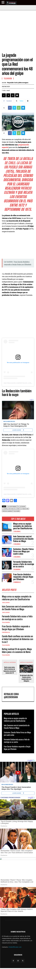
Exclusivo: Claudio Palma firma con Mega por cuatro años (23, 551)
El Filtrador (21, 506)
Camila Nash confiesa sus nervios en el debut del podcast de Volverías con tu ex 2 (17, 639)
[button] (3, 2)
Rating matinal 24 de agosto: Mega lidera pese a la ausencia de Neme (17, 650)
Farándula (17, 582)
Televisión (17, 569)
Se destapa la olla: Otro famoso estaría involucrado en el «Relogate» (26, 678)
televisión (16, 511)
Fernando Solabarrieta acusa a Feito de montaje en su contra (23, 564)
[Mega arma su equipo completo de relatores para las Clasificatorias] (7, 527)
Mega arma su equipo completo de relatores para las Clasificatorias (22, 526)
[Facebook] (4, 95)
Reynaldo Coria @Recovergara (17, 82)
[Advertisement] (18, 29)
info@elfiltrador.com (15, 947)
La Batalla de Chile (8, 508)
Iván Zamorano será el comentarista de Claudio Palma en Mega (23, 538)
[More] (28, 101)
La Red (17, 508)
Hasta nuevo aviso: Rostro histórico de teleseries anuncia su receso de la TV (10, 670)
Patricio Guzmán (7, 511)
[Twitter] (8, 95)
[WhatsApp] (13, 95)
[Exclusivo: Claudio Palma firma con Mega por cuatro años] (7, 552)
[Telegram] (17, 95)
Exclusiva (17, 531)
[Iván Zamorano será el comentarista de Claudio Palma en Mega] (7, 539)
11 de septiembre (11, 506)
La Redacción (24, 508)
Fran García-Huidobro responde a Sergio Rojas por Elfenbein (23, 576)
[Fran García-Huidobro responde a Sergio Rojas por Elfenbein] (7, 577)
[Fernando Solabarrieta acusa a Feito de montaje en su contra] (7, 565)
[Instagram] (18, 961)
